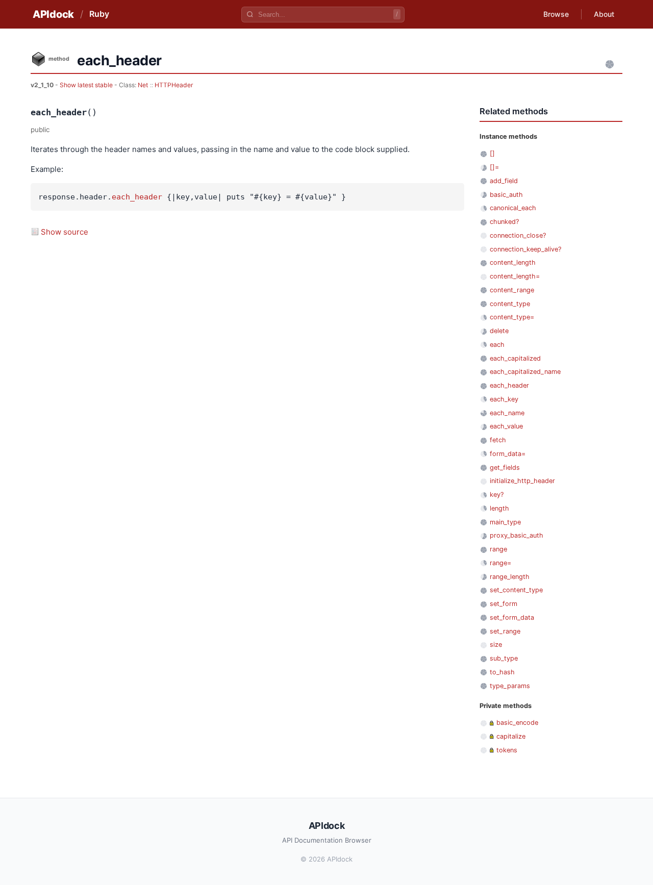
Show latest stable (87, 85)
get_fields (505, 467)
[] (492, 153)
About (604, 14)
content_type (510, 304)
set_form (503, 604)
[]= (494, 167)
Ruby (99, 14)
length (499, 508)
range (498, 549)
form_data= (507, 454)
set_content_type (516, 590)
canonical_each (513, 208)
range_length (510, 576)
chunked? (504, 221)
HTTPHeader (174, 85)
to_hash (502, 672)
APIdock (53, 14)
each (497, 344)
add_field (504, 181)
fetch (498, 440)
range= (500, 563)
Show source (64, 232)
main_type (505, 522)
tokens (506, 750)
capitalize (510, 736)
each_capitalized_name (525, 371)
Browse (556, 14)
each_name (507, 413)
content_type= (512, 317)
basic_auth (506, 194)
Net (143, 85)
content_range (512, 290)
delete (499, 331)
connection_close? (518, 235)
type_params (510, 686)
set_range (505, 631)
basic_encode (517, 722)
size (496, 644)
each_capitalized (515, 358)
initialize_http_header (522, 481)
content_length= (515, 276)
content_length (513, 262)
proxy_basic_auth (516, 535)
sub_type (504, 658)
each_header (137, 196)
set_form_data (512, 617)
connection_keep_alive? (525, 249)
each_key (504, 399)
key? (497, 494)
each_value (506, 426)
